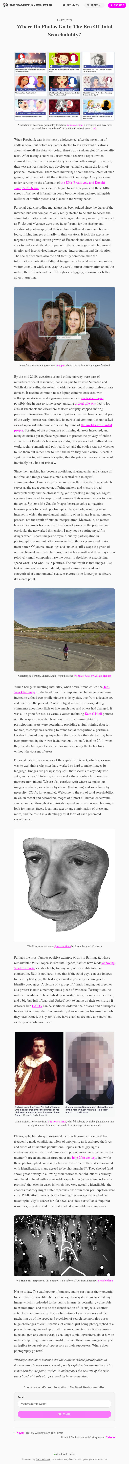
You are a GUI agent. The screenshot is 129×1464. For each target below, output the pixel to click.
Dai (54, 1121)
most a (101, 425)
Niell (98, 713)
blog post (61, 365)
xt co (92, 398)
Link (94, 128)
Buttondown (43, 1459)
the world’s (89, 425)
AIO (37, 1005)
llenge (31, 692)
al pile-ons (88, 403)
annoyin (107, 962)
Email (22, 1397)
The (50, 1121)
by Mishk (87, 675)
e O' (92, 713)
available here (105, 1280)
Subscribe (117, 5)
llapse (99, 398)
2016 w (31, 188)
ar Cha (22, 692)
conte (85, 398)
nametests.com (74, 125)
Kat (87, 713)
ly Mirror (61, 1121)
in (37, 188)
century (90, 1157)
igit (79, 403)
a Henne (105, 675)
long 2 (76, 1157)
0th (83, 1157)
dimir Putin (27, 968)
